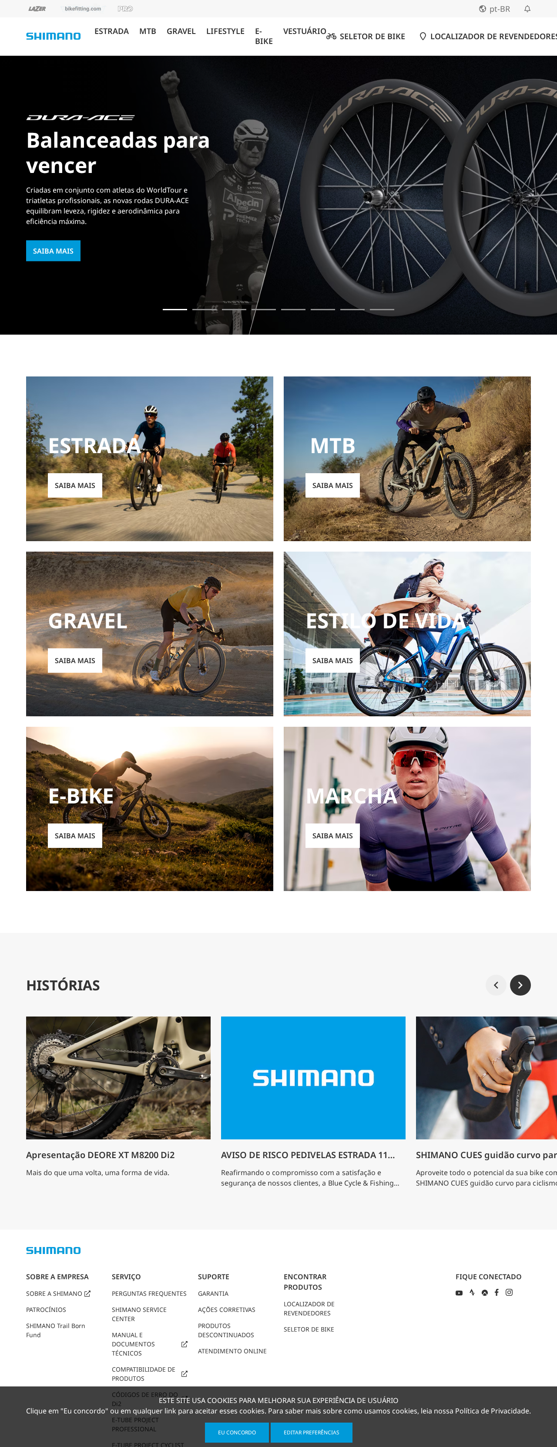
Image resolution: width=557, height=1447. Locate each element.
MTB (147, 31)
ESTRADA (111, 31)
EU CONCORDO (237, 1432)
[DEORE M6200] (264, 310)
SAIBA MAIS (53, 251)
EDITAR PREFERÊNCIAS (311, 1432)
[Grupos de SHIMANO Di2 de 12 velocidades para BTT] (382, 310)
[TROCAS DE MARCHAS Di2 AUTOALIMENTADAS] (352, 310)
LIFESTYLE (225, 31)
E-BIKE (264, 36)
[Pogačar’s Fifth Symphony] (204, 310)
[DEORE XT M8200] (234, 310)
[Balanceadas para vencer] (175, 310)
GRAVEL (181, 31)
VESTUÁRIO (304, 31)
